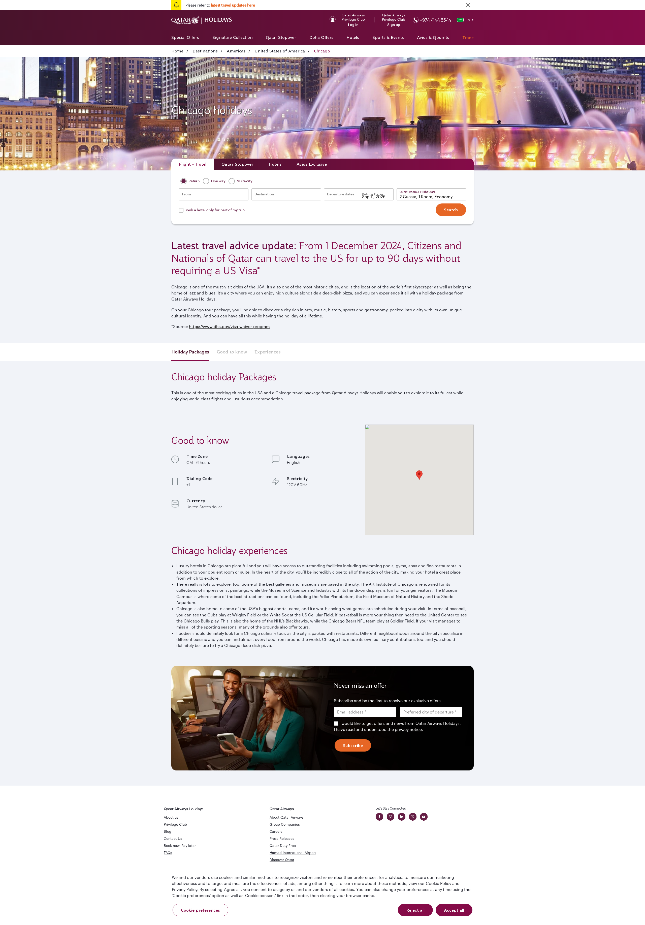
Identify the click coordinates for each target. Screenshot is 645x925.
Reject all (415, 910)
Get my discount (276, 520)
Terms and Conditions (305, 498)
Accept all (454, 910)
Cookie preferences (200, 910)
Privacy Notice (279, 504)
